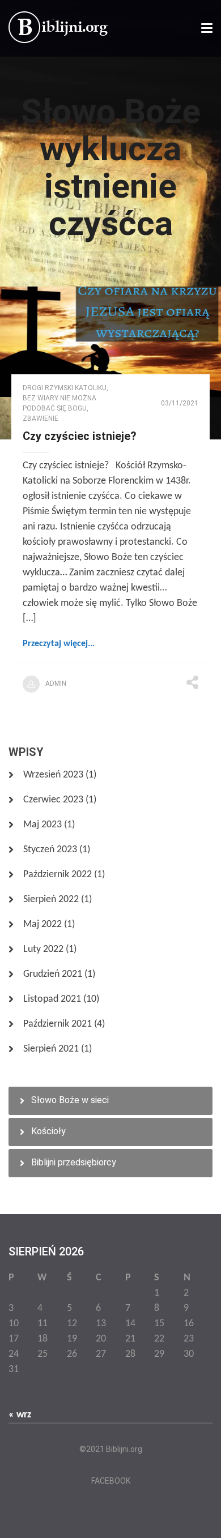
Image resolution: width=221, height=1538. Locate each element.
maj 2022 (42, 924)
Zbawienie (40, 418)
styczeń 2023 (50, 849)
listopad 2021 (52, 999)
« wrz (19, 1414)
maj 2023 (42, 824)
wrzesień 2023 (53, 775)
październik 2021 (57, 1024)
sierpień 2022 (51, 899)
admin (55, 683)
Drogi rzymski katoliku (65, 388)
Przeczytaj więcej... (59, 643)
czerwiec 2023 (53, 799)
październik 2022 (57, 874)
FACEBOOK (110, 1480)
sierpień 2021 (51, 1049)
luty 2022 (43, 949)
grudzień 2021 (52, 974)
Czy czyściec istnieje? (80, 436)
